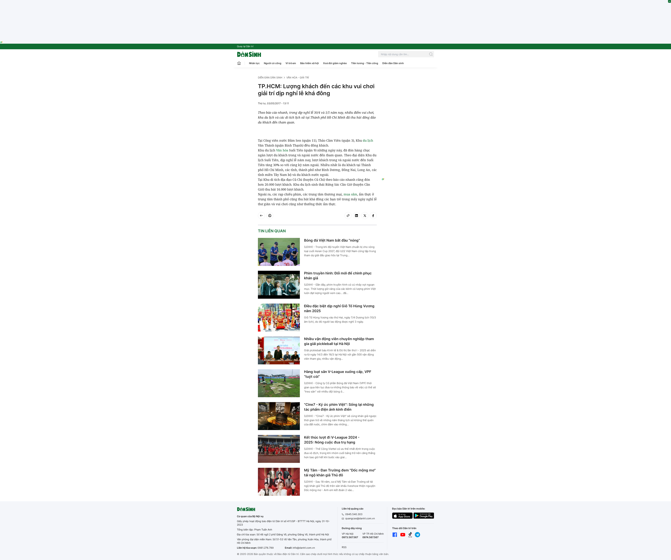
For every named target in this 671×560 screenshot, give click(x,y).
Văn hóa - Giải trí (297, 77)
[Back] (261, 215)
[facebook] (373, 215)
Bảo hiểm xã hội (309, 63)
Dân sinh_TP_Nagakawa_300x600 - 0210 (408, 80)
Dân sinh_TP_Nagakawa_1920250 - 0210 (335, 2)
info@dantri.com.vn (304, 547)
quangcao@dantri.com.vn (360, 518)
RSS (344, 547)
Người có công (272, 63)
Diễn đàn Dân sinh (393, 63)
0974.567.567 (370, 537)
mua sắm (350, 194)
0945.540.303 (353, 514)
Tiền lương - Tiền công (364, 63)
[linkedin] (356, 215)
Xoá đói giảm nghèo (335, 63)
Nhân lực (254, 63)
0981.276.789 (266, 547)
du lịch (368, 140)
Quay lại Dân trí (245, 46)
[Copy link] (348, 215)
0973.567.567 (350, 537)
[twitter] (364, 215)
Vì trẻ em (291, 63)
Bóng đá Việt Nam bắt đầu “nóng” (332, 240)
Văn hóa (282, 150)
